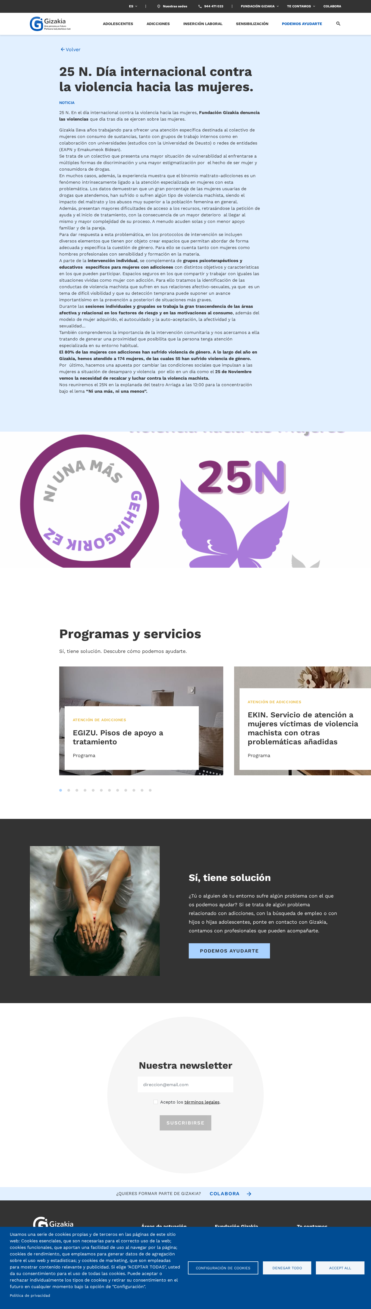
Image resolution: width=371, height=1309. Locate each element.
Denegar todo (287, 1268)
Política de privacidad (30, 1295)
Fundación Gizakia (258, 6)
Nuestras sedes (175, 6)
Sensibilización (252, 23)
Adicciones (158, 23)
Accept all (340, 1268)
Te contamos (299, 6)
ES (131, 6)
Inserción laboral (202, 23)
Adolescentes (118, 23)
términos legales (201, 1102)
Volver (73, 49)
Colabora (332, 6)
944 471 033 (213, 6)
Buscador (335, 24)
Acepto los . (190, 1102)
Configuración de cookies (223, 1268)
